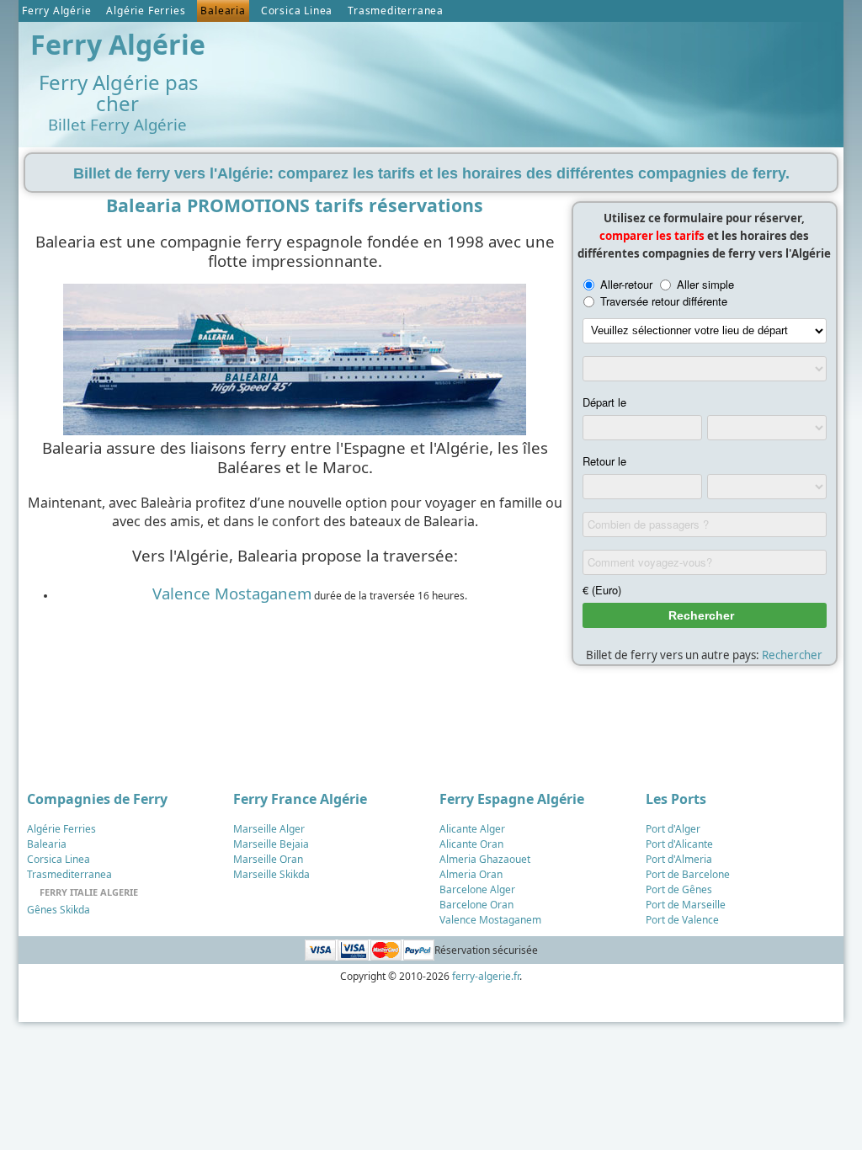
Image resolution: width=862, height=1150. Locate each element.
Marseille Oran (268, 859)
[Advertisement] (531, 68)
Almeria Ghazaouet (484, 859)
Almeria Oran (471, 874)
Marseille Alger (269, 829)
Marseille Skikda (271, 874)
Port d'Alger (673, 829)
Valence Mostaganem (231, 593)
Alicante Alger (472, 829)
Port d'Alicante (679, 844)
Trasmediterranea (396, 10)
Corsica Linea (297, 10)
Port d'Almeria (679, 859)
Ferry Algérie (56, 10)
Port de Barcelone (688, 874)
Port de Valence (682, 920)
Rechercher (792, 655)
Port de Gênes (679, 889)
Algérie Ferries (145, 10)
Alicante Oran (471, 844)
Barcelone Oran (476, 904)
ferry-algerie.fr (485, 976)
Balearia (222, 10)
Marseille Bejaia (271, 844)
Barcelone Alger (477, 889)
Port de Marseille (686, 904)
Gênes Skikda (58, 909)
